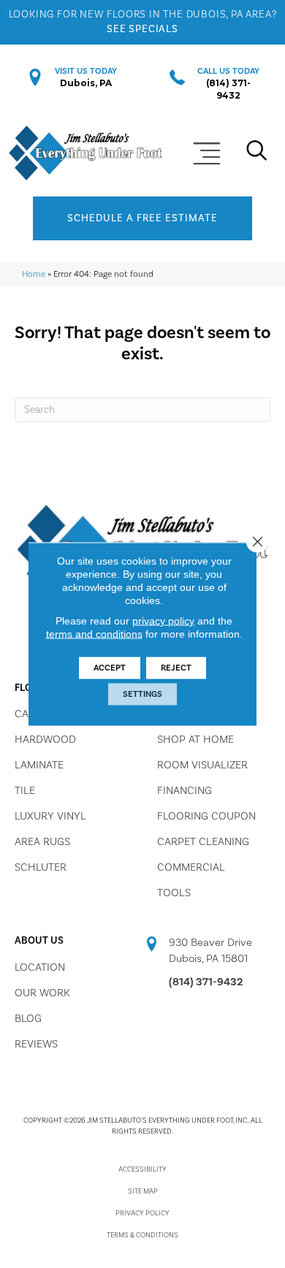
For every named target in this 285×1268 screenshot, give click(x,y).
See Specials (142, 29)
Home (33, 274)
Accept (110, 667)
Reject (176, 667)
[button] (142, 218)
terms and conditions (94, 634)
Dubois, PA (86, 82)
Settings (142, 694)
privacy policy (163, 621)
